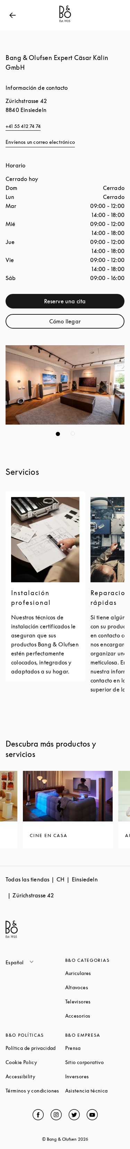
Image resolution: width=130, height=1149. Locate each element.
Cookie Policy (35, 1062)
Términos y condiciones (35, 1091)
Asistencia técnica (95, 1091)
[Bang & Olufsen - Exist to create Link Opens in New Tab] (65, 22)
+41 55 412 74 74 (23, 126)
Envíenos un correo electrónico (40, 142)
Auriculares (95, 973)
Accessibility (35, 1076)
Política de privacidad (35, 1048)
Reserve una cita (84, 303)
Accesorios (95, 1016)
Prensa (95, 1048)
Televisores (95, 1001)
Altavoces (95, 987)
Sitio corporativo (95, 1062)
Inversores (95, 1076)
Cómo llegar (86, 323)
